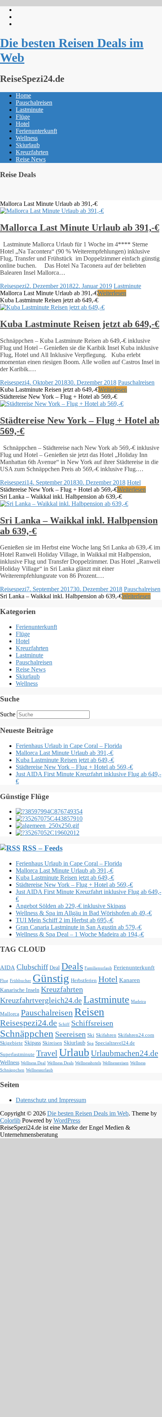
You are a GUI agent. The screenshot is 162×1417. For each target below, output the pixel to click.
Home (23, 95)
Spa (90, 1043)
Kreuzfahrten (32, 152)
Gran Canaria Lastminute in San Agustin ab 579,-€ (79, 927)
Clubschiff (32, 967)
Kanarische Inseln (19, 990)
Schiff (64, 1024)
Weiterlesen (112, 293)
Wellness (27, 138)
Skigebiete (11, 1043)
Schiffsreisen (92, 1023)
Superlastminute (17, 1054)
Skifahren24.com (136, 1035)
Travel (46, 1053)
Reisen (89, 1012)
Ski (90, 1035)
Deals (72, 966)
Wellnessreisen (116, 1063)
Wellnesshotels (88, 1063)
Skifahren (106, 1035)
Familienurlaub (98, 968)
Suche (7, 714)
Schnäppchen (26, 1033)
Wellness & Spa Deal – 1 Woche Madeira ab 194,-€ (80, 934)
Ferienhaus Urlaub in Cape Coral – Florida (69, 745)
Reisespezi (13, 286)
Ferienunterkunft (36, 131)
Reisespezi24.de (28, 1023)
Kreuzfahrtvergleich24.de (41, 1000)
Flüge (23, 116)
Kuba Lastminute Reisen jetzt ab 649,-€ (79, 324)
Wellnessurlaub (39, 1070)
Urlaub (74, 1052)
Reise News (31, 159)
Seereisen (70, 1034)
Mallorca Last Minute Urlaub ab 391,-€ (79, 227)
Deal (55, 967)
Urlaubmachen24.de (124, 1053)
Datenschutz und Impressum (51, 1100)
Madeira (138, 1001)
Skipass (32, 1043)
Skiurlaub (28, 145)
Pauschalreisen (34, 102)
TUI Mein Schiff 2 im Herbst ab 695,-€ (64, 920)
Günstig (51, 978)
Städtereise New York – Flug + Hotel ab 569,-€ (74, 767)
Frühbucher (20, 981)
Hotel (22, 123)
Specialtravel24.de (115, 1043)
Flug (4, 981)
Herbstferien (84, 980)
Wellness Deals (60, 1063)
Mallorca (9, 1014)
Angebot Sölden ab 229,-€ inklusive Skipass (71, 906)
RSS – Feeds (42, 848)
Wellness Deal (33, 1063)
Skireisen (52, 1043)
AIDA (7, 967)
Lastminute (29, 109)
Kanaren (129, 980)
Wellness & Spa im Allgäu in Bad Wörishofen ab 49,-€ (84, 913)
